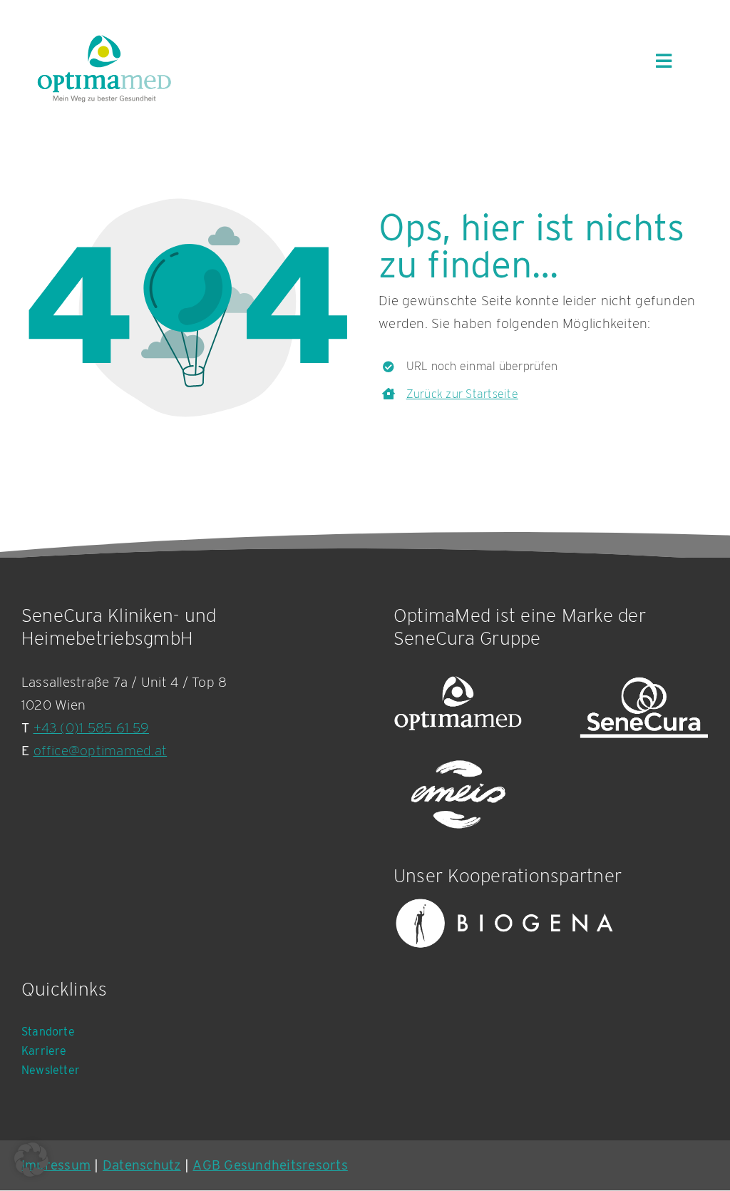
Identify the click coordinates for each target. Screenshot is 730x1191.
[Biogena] (505, 923)
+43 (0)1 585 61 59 (91, 728)
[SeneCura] (644, 708)
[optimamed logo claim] (104, 68)
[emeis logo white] (458, 795)
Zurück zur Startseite (462, 394)
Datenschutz (142, 1165)
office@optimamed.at (101, 750)
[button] (31, 1159)
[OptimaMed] (458, 708)
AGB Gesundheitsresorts (269, 1165)
